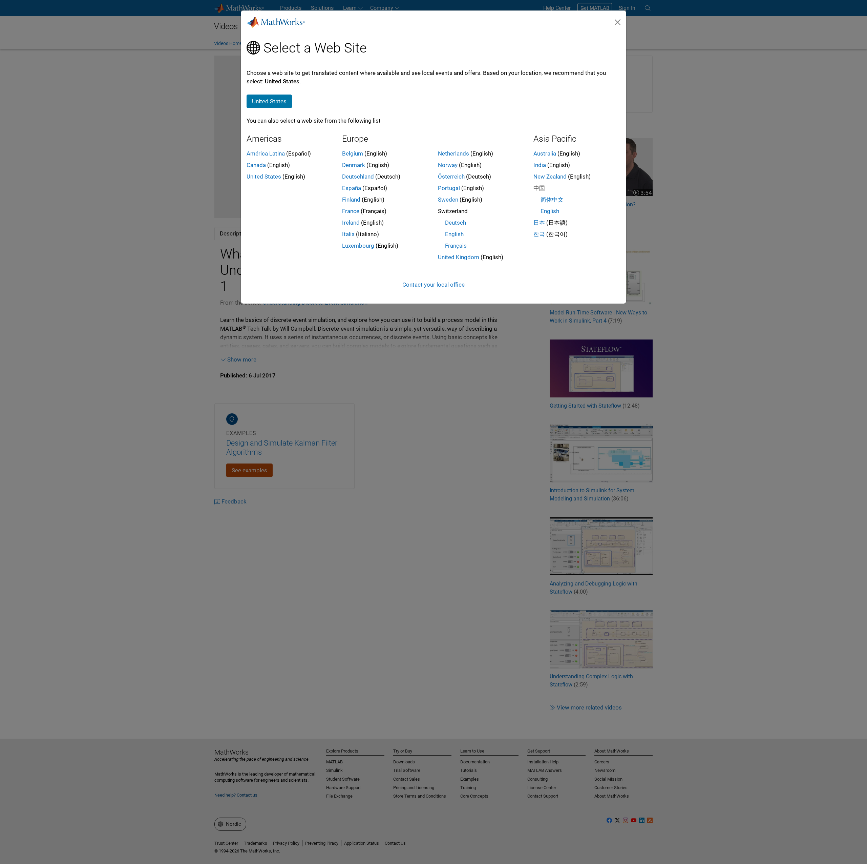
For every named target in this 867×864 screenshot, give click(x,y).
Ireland (351, 222)
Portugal (449, 188)
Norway (448, 165)
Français (456, 245)
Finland (351, 199)
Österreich (451, 176)
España (351, 188)
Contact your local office (433, 284)
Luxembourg (358, 245)
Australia (544, 153)
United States (264, 176)
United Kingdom (458, 257)
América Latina (266, 153)
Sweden (448, 199)
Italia (348, 234)
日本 (539, 222)
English (454, 234)
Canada (256, 165)
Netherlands (453, 153)
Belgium (352, 153)
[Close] (617, 22)
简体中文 (552, 199)
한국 (539, 234)
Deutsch (455, 222)
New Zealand (550, 176)
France (350, 211)
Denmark (353, 165)
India (539, 165)
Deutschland (358, 176)
